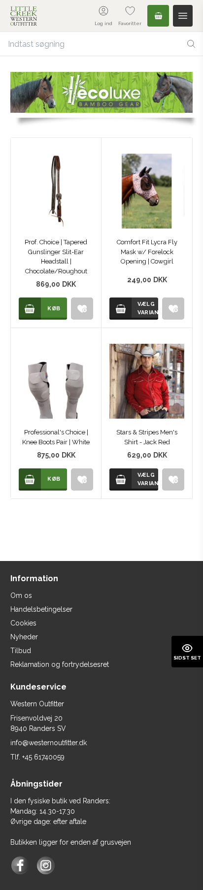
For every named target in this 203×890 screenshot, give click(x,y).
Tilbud (20, 651)
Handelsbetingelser (41, 609)
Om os (21, 595)
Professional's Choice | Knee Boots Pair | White (56, 437)
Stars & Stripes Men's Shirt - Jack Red (146, 437)
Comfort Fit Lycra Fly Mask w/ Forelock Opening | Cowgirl (147, 251)
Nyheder (24, 637)
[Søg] (191, 44)
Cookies (23, 623)
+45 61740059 (43, 757)
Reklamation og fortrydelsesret (59, 664)
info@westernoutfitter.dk (48, 743)
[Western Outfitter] (23, 16)
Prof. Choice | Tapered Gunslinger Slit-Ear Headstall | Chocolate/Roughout (56, 256)
